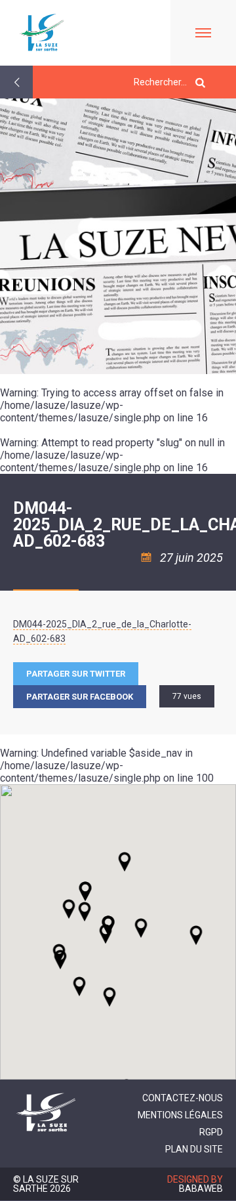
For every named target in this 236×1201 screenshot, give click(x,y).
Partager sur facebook (79, 697)
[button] (141, 928)
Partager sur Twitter (75, 674)
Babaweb (201, 1188)
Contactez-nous (182, 1098)
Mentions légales (180, 1115)
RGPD (211, 1132)
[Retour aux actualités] (16, 82)
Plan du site (194, 1149)
